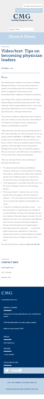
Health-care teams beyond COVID (13, 328)
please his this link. (33, 244)
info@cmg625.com (7, 267)
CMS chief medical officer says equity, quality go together (20, 322)
